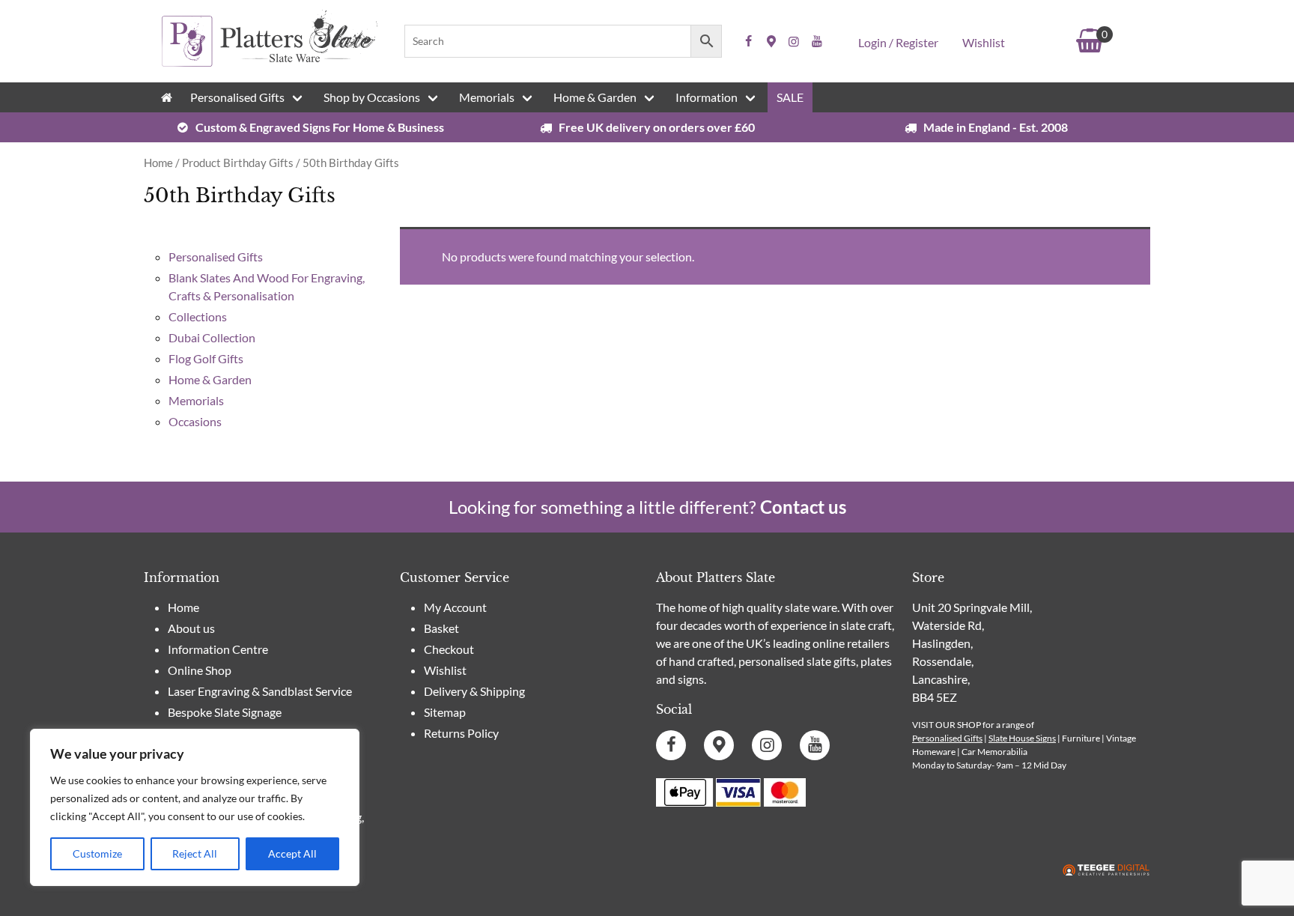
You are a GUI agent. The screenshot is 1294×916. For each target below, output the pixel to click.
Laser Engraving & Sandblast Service (260, 691)
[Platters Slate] (269, 64)
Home (158, 162)
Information (706, 97)
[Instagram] (794, 41)
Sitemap (445, 712)
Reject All (194, 853)
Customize (97, 853)
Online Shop (199, 670)
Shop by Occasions (372, 97)
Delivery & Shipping (474, 691)
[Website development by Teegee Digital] (1106, 871)
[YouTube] (817, 41)
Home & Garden (595, 97)
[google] (771, 41)
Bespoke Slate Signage (225, 712)
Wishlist (983, 42)
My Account (455, 607)
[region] (194, 807)
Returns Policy (461, 733)
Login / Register (898, 42)
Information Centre (218, 649)
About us (191, 628)
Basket (441, 628)
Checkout (449, 649)
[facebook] (749, 41)
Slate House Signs (1022, 738)
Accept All (292, 853)
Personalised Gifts (237, 97)
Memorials (486, 97)
